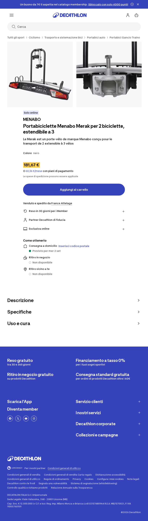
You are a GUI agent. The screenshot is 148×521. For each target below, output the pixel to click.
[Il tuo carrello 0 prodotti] (136, 15)
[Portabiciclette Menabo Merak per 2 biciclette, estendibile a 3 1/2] (40, 74)
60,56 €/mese (34, 171)
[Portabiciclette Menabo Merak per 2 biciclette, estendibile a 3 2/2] (109, 74)
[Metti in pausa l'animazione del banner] (132, 4)
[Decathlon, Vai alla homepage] (70, 15)
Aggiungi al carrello (74, 189)
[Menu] (11, 15)
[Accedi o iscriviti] (127, 15)
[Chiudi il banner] (138, 4)
